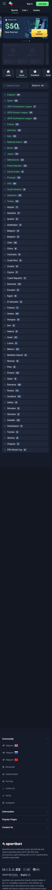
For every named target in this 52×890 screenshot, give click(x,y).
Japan (10, 154)
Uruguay (11, 444)
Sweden (11, 420)
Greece (10, 313)
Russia (10, 390)
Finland (11, 307)
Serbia (10, 402)
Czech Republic (14, 278)
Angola (10, 207)
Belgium (11, 231)
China (10, 248)
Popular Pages (9, 819)
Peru (9, 367)
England (11, 94)
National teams (14, 142)
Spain (10, 100)
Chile (9, 242)
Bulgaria (11, 236)
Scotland (11, 396)
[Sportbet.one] (11, 3)
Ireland (10, 331)
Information (8, 811)
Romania (11, 384)
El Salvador (12, 302)
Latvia (10, 343)
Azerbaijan (12, 225)
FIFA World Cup (14, 449)
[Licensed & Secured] (36, 869)
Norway (11, 361)
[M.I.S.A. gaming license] (11, 869)
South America (14, 189)
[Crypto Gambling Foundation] (27, 869)
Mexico (10, 349)
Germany (11, 130)
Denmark (11, 284)
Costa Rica (12, 260)
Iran (9, 325)
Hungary (11, 319)
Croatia (10, 266)
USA (9, 183)
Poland (10, 373)
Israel (9, 337)
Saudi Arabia (13, 171)
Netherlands (13, 160)
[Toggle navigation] (4, 4)
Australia (11, 213)
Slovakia (11, 408)
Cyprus (10, 272)
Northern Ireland (15, 355)
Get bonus (39, 33)
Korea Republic (14, 165)
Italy (9, 136)
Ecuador (11, 290)
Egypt (10, 296)
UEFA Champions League (19, 106)
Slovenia (11, 414)
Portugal (11, 177)
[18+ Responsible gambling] (25, 875)
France (10, 124)
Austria (10, 219)
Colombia (12, 254)
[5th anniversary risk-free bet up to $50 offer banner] (25, 28)
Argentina (12, 195)
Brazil (10, 148)
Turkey (10, 201)
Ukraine (11, 438)
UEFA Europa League (17, 112)
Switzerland (13, 426)
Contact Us (7, 827)
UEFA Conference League (19, 118)
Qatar (10, 378)
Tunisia (10, 432)
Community (8, 739)
